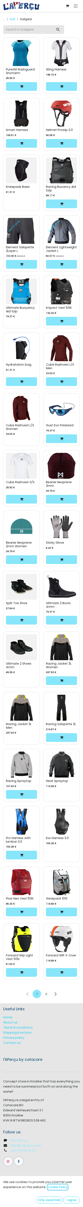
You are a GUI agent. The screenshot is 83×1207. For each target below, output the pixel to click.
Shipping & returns (17, 1032)
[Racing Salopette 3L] (61, 708)
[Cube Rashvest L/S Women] (21, 409)
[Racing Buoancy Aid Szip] (61, 170)
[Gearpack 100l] (61, 882)
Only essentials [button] (49, 1200)
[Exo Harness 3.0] (61, 822)
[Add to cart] (21, 86)
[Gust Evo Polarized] (61, 409)
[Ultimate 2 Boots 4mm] (61, 587)
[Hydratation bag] (21, 348)
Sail (12, 19)
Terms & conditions (18, 1027)
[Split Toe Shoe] (21, 587)
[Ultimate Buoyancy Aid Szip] (21, 291)
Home (7, 1017)
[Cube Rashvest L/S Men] (61, 348)
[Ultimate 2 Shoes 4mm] (21, 647)
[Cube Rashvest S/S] (21, 466)
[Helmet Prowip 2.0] (61, 113)
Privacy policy (13, 1037)
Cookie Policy (57, 1187)
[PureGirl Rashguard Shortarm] (21, 53)
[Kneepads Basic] (21, 170)
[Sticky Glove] (61, 526)
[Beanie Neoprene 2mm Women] (21, 526)
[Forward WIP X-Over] (61, 939)
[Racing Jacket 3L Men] (21, 708)
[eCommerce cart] (67, 6)
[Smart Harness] (21, 113)
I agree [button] (71, 1200)
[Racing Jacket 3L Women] (61, 647)
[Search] (58, 29)
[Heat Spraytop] (61, 765)
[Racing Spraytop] (21, 765)
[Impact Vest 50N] (61, 291)
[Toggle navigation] (76, 6)
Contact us (12, 1042)
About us (10, 1022)
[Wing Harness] (61, 53)
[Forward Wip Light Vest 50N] (21, 939)
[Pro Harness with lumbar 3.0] (21, 822)
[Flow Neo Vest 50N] (21, 882)
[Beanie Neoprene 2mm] (61, 466)
